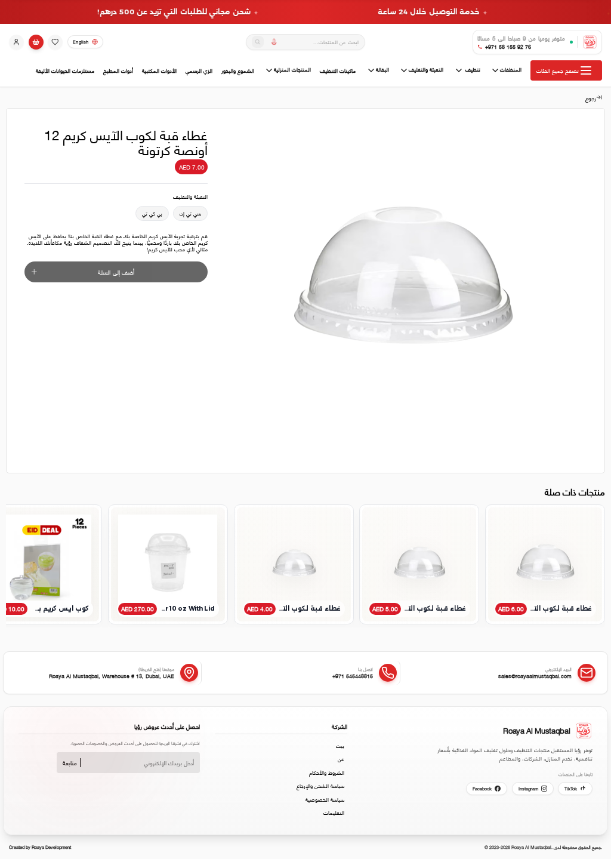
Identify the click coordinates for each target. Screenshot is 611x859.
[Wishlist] (55, 42)
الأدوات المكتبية (159, 71)
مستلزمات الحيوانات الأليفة (65, 71)
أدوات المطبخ (118, 71)
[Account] (16, 42)
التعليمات (333, 812)
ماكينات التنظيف (338, 71)
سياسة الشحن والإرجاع (320, 785)
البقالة (382, 70)
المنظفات (510, 70)
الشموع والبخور (237, 71)
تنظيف (472, 70)
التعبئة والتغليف (426, 70)
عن (341, 758)
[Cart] (36, 42)
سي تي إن (190, 213)
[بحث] (258, 42)
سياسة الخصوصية (325, 799)
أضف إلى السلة (116, 272)
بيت (340, 745)
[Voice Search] (274, 42)
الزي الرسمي (199, 71)
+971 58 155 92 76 (508, 47)
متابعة (70, 762)
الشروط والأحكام (326, 772)
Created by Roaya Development (40, 847)
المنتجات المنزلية (292, 70)
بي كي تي (152, 213)
